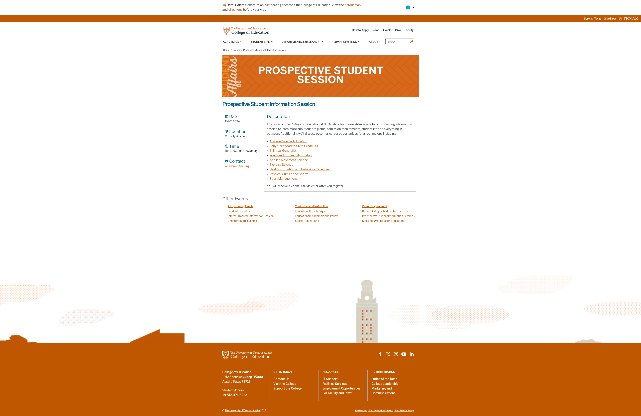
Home (226, 50)
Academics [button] (231, 41)
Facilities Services (335, 384)
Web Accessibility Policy (380, 410)
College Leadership (385, 384)
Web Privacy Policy (404, 410)
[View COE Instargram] (396, 353)
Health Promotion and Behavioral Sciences (300, 169)
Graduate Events (238, 211)
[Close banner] (413, 7)
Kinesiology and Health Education (383, 220)
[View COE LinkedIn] (412, 353)
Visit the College (284, 384)
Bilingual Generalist (283, 151)
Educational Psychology (310, 211)
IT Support (330, 379)
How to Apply (360, 30)
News (375, 30)
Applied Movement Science (289, 160)
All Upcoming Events (240, 206)
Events (387, 30)
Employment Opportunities (341, 388)
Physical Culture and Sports (289, 174)
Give (398, 30)
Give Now (610, 18)
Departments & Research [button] (300, 41)
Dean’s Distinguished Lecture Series (384, 211)
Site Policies (361, 410)
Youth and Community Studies (291, 155)
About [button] (373, 41)
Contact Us (281, 379)
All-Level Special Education (288, 141)
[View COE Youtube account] (404, 353)
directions (235, 10)
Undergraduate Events (241, 220)
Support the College (287, 388)
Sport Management (283, 179)
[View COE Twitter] (388, 353)
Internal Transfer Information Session (251, 216)
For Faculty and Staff (337, 393)
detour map (353, 5)
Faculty (408, 30)
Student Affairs (233, 390)
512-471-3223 (237, 395)
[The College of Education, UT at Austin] (247, 30)
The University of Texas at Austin (242, 410)
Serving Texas (592, 18)
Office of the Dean (384, 379)
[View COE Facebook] (380, 353)
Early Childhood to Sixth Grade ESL (294, 146)
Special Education (306, 220)
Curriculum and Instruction (311, 206)
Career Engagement (374, 206)
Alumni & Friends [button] (344, 41)
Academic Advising (237, 166)
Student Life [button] (260, 41)
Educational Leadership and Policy (316, 216)
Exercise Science (281, 165)
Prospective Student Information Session (387, 216)
